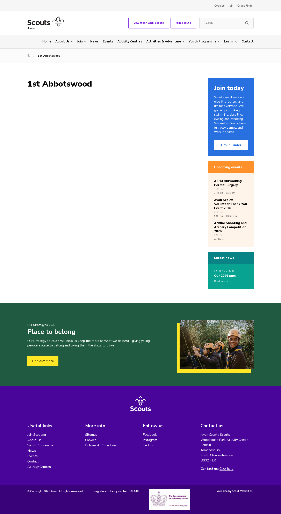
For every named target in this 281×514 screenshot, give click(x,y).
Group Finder (245, 6)
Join (231, 6)
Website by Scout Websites (235, 491)
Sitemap (91, 434)
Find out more (43, 361)
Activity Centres (129, 41)
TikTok (148, 445)
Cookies (219, 6)
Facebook (150, 434)
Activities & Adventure (163, 41)
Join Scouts (183, 23)
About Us (62, 41)
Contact (248, 41)
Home (46, 41)
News (94, 41)
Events (108, 41)
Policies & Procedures (101, 445)
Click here (226, 469)
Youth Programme (202, 41)
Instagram (150, 440)
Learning (230, 41)
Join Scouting (36, 434)
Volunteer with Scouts (149, 23)
